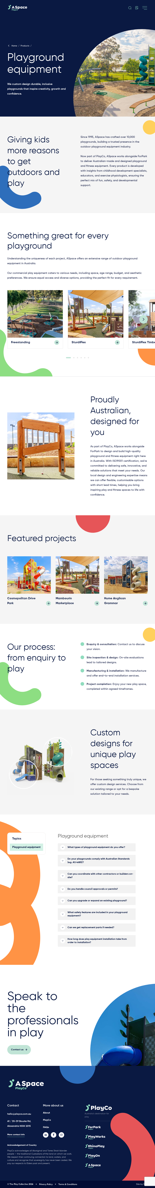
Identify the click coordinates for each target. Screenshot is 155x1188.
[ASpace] (29, 7)
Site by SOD (142, 1184)
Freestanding (20, 342)
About (46, 1113)
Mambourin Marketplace (65, 601)
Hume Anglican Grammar (115, 601)
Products (25, 46)
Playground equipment (26, 847)
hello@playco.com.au (19, 1114)
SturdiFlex (79, 342)
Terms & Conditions (67, 1184)
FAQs (46, 1127)
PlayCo (47, 1120)
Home (14, 46)
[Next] (143, 319)
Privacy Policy (46, 1184)
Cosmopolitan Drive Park (21, 601)
